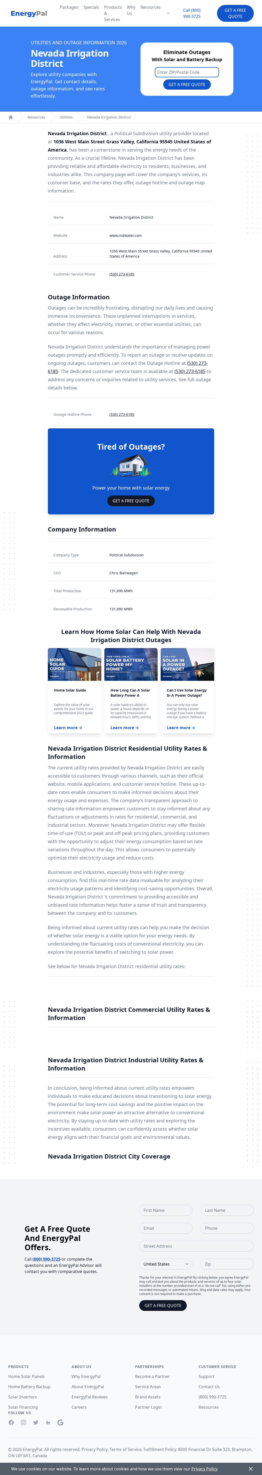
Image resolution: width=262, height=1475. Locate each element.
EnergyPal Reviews (90, 1397)
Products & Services (113, 13)
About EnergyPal (88, 1386)
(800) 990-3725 (46, 1259)
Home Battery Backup (29, 1386)
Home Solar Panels (26, 1376)
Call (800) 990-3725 (192, 13)
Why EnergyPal (86, 1376)
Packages (69, 7)
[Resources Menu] (168, 13)
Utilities (66, 117)
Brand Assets (147, 1397)
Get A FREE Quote (131, 501)
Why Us (131, 10)
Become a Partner (152, 1376)
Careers (79, 1407)
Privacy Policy (94, 1449)
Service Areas (148, 1386)
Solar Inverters (22, 1397)
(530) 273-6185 (122, 274)
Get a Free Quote (235, 13)
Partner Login (148, 1407)
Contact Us (209, 1386)
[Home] (10, 117)
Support (206, 1376)
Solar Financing (23, 1407)
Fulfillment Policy (160, 1449)
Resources (150, 7)
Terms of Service (125, 1449)
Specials (91, 7)
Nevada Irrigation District (109, 117)
